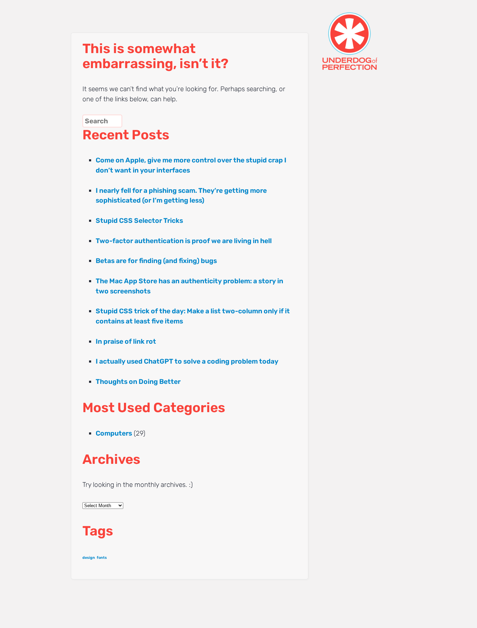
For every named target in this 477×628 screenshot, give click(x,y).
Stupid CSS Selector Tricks (139, 221)
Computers (114, 433)
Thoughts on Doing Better (138, 382)
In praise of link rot (126, 341)
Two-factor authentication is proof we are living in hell (184, 241)
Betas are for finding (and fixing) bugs (156, 261)
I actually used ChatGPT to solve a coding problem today (187, 361)
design (88, 557)
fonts (102, 557)
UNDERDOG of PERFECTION (362, 35)
